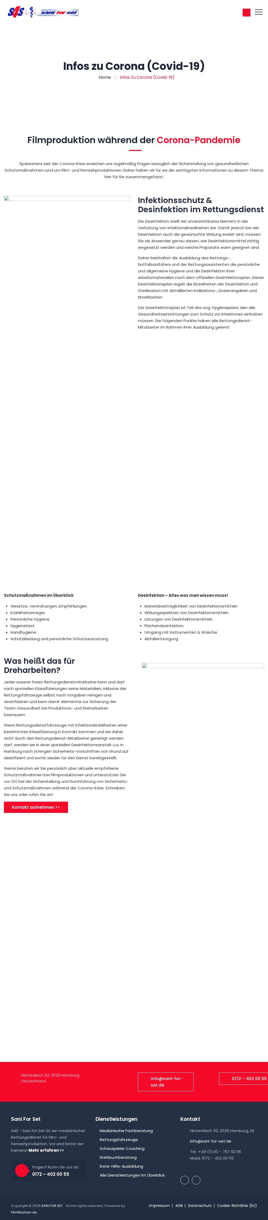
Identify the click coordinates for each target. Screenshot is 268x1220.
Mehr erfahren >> (46, 1150)
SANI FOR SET (52, 1205)
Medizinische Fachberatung (126, 1130)
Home (104, 77)
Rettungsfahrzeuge (119, 1139)
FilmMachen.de (24, 1212)
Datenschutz (200, 1205)
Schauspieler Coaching (122, 1148)
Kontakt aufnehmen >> (36, 807)
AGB (179, 1205)
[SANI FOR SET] (43, 12)
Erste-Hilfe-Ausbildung (121, 1166)
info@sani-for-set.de (167, 1082)
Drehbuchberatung (118, 1157)
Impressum (159, 1205)
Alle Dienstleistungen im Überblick (132, 1175)
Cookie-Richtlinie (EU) (237, 1205)
